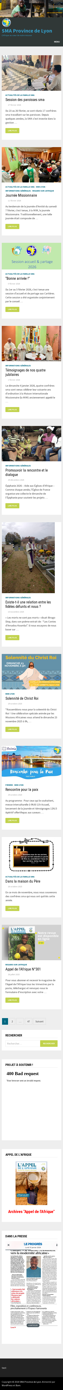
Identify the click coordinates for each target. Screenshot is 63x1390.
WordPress (7, 1385)
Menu (57, 41)
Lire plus (13, 130)
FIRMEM (9, 785)
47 (28, 1021)
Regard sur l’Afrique (43, 190)
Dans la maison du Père (22, 881)
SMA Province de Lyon (27, 30)
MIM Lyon (40, 187)
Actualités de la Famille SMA (19, 95)
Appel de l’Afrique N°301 (23, 969)
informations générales (18, 190)
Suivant (39, 1021)
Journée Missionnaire (21, 195)
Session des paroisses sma (25, 100)
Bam (18, 1385)
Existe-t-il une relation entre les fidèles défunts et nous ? (28, 604)
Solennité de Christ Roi (21, 698)
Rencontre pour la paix (21, 789)
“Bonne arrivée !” (17, 278)
